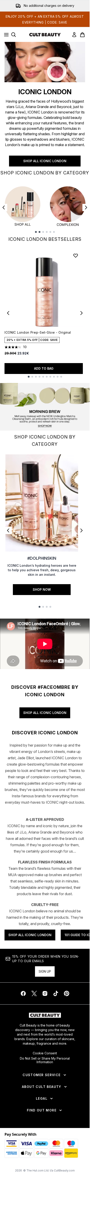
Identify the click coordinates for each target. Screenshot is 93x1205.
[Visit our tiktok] (55, 993)
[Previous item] (3, 207)
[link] (74, 34)
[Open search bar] (13, 34)
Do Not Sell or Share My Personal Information (45, 1060)
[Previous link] (8, 530)
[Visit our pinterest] (66, 993)
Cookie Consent (45, 1053)
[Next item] (86, 207)
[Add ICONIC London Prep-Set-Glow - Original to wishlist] (75, 255)
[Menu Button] (5, 34)
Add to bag (43, 368)
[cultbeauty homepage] (45, 34)
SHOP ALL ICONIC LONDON (44, 161)
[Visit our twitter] (34, 993)
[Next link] (81, 530)
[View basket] (82, 34)
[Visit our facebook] (23, 993)
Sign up (45, 971)
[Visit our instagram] (45, 993)
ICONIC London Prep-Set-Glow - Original (38, 332)
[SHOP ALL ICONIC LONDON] (45, 62)
